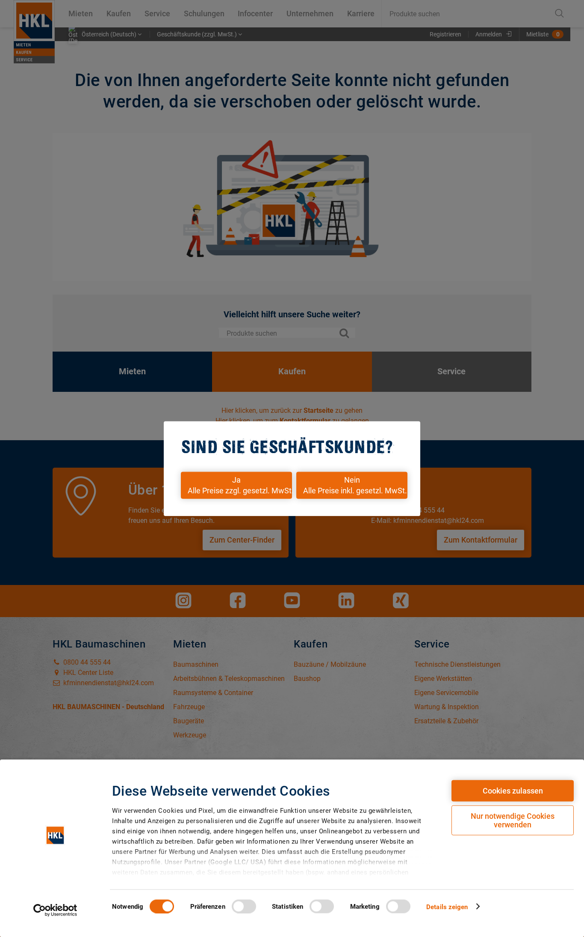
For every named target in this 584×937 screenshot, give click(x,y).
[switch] (244, 906)
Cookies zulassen (513, 790)
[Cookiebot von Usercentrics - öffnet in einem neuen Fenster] (55, 910)
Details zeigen (447, 906)
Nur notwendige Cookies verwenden (513, 820)
